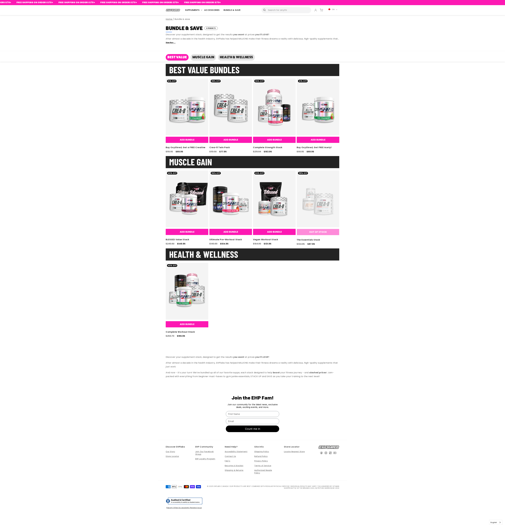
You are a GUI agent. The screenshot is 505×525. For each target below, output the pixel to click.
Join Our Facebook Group (204, 453)
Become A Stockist (234, 465)
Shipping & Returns (234, 470)
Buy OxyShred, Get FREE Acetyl (314, 147)
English (494, 522)
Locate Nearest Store (294, 451)
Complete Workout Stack (180, 332)
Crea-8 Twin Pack (219, 147)
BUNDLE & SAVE (232, 10)
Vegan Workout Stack (265, 239)
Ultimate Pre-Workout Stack (225, 239)
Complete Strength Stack (267, 147)
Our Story (170, 451)
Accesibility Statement (236, 451)
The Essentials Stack (308, 240)
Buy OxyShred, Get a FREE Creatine (185, 147)
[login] (316, 10)
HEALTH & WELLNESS (236, 57)
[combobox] (495, 522)
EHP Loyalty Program (205, 459)
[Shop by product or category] (264, 10)
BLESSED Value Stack (177, 239)
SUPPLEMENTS (192, 10)
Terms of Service (262, 465)
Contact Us (230, 456)
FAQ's (227, 461)
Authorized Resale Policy (263, 471)
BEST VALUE (177, 57)
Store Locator (172, 456)
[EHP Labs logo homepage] (173, 10)
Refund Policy (261, 456)
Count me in (252, 428)
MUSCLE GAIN (203, 57)
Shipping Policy (261, 451)
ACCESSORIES (212, 10)
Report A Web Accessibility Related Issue (184, 508)
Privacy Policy (261, 461)
